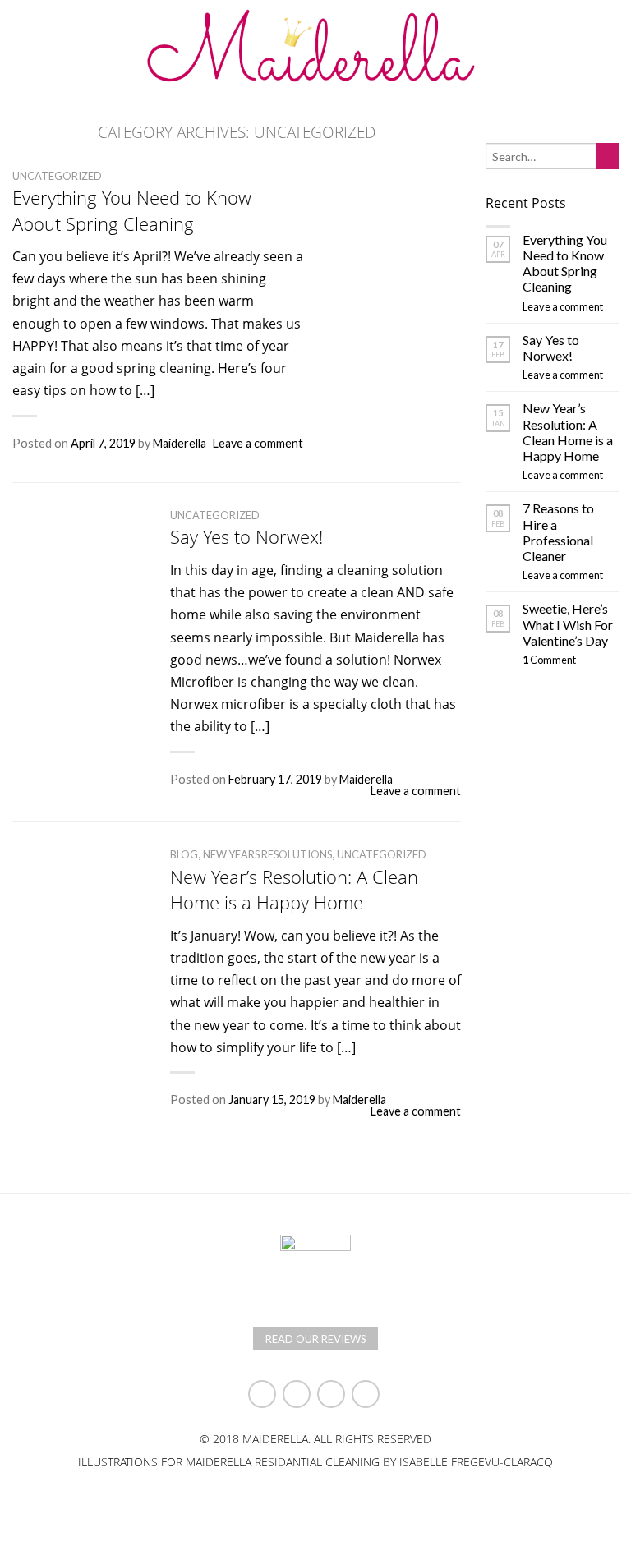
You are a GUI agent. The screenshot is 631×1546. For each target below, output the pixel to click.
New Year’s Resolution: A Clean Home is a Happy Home (294, 889)
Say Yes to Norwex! (246, 537)
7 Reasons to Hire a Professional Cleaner (558, 532)
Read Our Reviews (315, 1339)
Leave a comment (258, 443)
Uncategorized (57, 175)
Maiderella (179, 443)
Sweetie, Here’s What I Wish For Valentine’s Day (568, 623)
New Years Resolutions (267, 854)
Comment (549, 659)
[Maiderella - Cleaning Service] (315, 46)
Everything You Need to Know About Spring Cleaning (131, 210)
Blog (184, 854)
